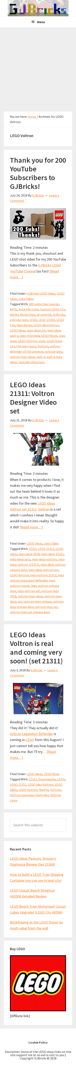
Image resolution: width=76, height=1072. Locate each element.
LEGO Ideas (18, 330)
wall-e (40, 357)
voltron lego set (46, 607)
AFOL (13, 309)
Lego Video (26, 299)
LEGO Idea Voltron (46, 325)
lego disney (24, 325)
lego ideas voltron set (43, 570)
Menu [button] (41, 22)
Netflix (44, 790)
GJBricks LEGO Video (41, 293)
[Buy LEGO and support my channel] (38, 1010)
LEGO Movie (49, 336)
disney (14, 315)
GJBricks (59, 315)
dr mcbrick (44, 315)
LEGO (33, 320)
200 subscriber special (44, 304)
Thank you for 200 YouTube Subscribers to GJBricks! (38, 173)
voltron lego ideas (22, 357)
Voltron (43, 346)
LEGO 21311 (46, 549)
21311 (33, 779)
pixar (42, 341)
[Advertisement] (38, 67)
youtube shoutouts (31, 362)
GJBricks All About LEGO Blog (38, 8)
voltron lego (53, 351)
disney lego (27, 315)
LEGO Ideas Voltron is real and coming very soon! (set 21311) (36, 648)
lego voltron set (29, 591)
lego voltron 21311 (43, 575)
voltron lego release (38, 601)
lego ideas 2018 (29, 554)
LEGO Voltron (27, 341)
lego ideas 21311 (52, 554)
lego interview (30, 336)
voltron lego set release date (30, 612)
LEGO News (52, 774)
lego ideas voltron (44, 559)
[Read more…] (31, 527)
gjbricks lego (19, 320)
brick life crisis (29, 309)
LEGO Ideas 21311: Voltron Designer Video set (33, 398)
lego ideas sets (20, 559)
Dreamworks (47, 779)
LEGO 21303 (47, 320)
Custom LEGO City (52, 309)
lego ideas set (36, 330)
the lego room (26, 346)
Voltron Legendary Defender (31, 733)
